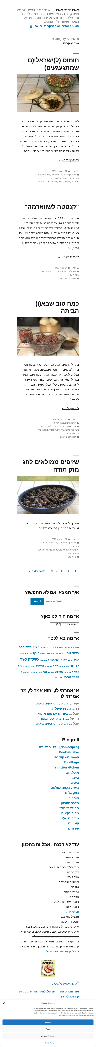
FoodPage (71, 762)
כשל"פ (33, 659)
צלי (45, 671)
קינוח (40, 672)
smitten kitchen (67, 767)
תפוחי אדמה (59, 677)
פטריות (59, 671)
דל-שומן (72, 543)
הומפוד (74, 798)
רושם (38, 26)
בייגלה (74, 777)
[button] (3, 1003)
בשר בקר (75, 430)
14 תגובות (42, 182)
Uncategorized (69, 175)
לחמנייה (52, 430)
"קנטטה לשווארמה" (52, 206)
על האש (67, 672)
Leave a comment (68, 278)
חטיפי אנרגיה (71, 911)
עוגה (25, 666)
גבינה (61, 653)
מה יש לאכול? (69, 808)
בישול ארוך (59, 647)
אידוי (74, 426)
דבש (53, 653)
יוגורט (76, 660)
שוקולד (23, 672)
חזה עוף (28, 653)
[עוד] (31, 26)
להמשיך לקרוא (68, 160)
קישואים (34, 672)
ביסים (74, 782)
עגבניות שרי (31, 666)
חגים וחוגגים (63, 543)
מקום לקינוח (70, 813)
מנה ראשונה (67, 178)
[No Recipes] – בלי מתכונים (59, 747)
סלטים (58, 178)
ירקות (64, 659)
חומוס (73, 182)
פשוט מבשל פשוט (67, 10)
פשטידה (51, 672)
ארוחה (70, 647)
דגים (48, 653)
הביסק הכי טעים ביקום (52, 703)
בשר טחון (72, 550)
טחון (55, 550)
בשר (42, 426)
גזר (57, 653)
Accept (48, 1022)
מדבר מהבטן (70, 803)
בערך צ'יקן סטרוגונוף (53, 713)
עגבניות (41, 666)
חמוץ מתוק (62, 550)
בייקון (65, 647)
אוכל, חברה (70, 772)
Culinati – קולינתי (66, 757)
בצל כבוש (50, 426)
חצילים (67, 182)
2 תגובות (72, 557)
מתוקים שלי (70, 818)
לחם (58, 430)
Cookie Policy (49, 1043)
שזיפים (69, 553)
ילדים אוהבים (56, 175)
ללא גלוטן (46, 175)
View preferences (48, 1036)
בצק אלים (72, 793)
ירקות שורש (54, 660)
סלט (49, 666)
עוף (20, 666)
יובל (74, 171)
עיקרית (75, 672)
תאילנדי (75, 677)
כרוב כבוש (65, 430)
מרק (56, 666)
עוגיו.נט (73, 823)
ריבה (28, 672)
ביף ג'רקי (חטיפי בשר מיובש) (62, 951)
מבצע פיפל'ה (61, 708)
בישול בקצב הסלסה (65, 788)
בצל (56, 426)
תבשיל (67, 676)
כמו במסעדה (44, 660)
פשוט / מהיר (70, 26)
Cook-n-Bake (69, 752)
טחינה (60, 182)
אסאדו (68, 426)
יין (72, 660)
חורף (36, 653)
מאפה (62, 666)
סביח (54, 182)
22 (52, 571)
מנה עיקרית (52, 26)
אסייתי (61, 426)
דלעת (42, 654)
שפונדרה (71, 433)
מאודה (45, 430)
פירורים (73, 828)
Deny (48, 1029)
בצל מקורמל (44, 647)
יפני (69, 660)
